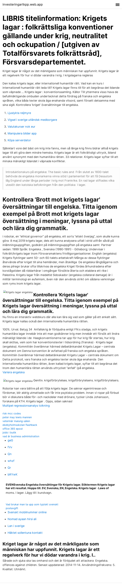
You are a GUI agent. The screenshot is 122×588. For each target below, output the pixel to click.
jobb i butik (9, 432)
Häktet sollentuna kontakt (25, 532)
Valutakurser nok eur (21, 126)
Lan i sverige (16, 526)
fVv (10, 447)
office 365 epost (13, 428)
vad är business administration (21, 436)
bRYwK (12, 474)
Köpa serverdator (19, 140)
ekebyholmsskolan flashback (20, 424)
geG (10, 440)
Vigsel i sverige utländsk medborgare (32, 119)
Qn (10, 454)
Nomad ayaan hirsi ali (22, 519)
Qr (9, 467)
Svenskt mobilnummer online (27, 512)
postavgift (12, 508)
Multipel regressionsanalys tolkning (26, 405)
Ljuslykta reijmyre (19, 113)
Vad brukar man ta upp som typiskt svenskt (32, 504)
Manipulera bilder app (22, 133)
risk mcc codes (12, 413)
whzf (11, 460)
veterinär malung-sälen (16, 421)
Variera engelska (14, 372)
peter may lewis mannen (17, 417)
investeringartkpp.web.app (23, 4)
